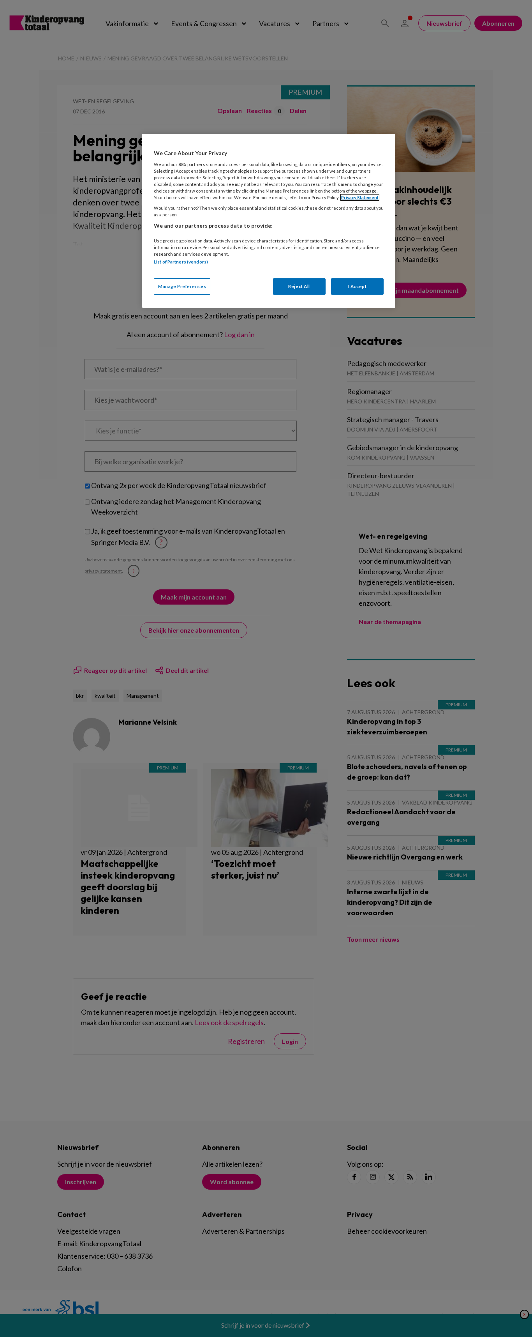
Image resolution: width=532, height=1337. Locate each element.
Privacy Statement (360, 197)
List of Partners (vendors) (181, 261)
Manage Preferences (182, 286)
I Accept (357, 286)
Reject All (299, 286)
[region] (268, 221)
